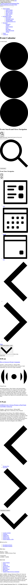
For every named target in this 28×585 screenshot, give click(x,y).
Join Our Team (9, 12)
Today (1, 344)
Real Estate (8, 17)
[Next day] (15, 341)
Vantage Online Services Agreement (11, 571)
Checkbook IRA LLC (11, 21)
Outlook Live (6, 536)
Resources (5, 22)
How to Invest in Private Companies (10, 362)
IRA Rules (8, 29)
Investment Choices (7, 16)
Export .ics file (6, 538)
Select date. (15, 354)
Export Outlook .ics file (8, 539)
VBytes (7, 31)
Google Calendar (7, 532)
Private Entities (9, 20)
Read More (2, 398)
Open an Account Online (11, 4)
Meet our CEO (9, 11)
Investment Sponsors (7, 546)
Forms (4, 33)
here (16, 0)
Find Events (3, 168)
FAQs (7, 28)
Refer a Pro (8, 15)
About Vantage (6, 8)
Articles (7, 25)
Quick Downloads (10, 30)
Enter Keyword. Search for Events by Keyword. (11, 137)
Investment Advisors (7, 545)
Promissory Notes (10, 19)
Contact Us (5, 34)
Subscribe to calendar (5, 510)
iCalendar (5, 534)
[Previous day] (15, 301)
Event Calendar (9, 26)
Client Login (3, 4)
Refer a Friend (9, 13)
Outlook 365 (6, 535)
